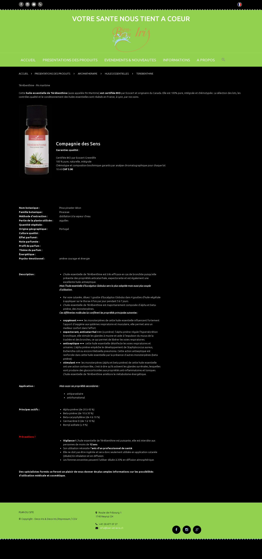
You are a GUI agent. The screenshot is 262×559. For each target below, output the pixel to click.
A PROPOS (206, 60)
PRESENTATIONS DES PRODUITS (70, 60)
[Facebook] (21, 4)
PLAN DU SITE (26, 512)
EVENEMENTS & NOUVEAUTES (130, 60)
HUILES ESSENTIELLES (117, 73)
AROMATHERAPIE (87, 73)
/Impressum (63, 519)
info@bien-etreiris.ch (111, 528)
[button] (223, 62)
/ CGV (74, 519)
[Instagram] (27, 4)
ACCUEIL (28, 60)
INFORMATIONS (176, 60)
